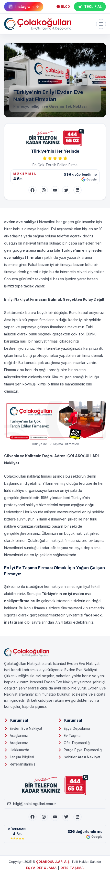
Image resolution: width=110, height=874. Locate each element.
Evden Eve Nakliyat (26, 728)
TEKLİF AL (93, 6)
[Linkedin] (77, 817)
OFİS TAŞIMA (72, 868)
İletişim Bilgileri (22, 757)
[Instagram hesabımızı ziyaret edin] (55, 867)
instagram (13, 622)
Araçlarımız (19, 735)
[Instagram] (44, 190)
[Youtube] (55, 817)
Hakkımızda (19, 750)
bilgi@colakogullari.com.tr (34, 804)
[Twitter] (66, 190)
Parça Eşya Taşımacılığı (83, 750)
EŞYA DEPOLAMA (41, 868)
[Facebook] (32, 190)
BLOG (65, 6)
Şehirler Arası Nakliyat (82, 757)
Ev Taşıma (72, 735)
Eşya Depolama (77, 728)
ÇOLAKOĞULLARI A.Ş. (53, 862)
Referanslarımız (23, 764)
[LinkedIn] (77, 190)
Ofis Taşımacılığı (77, 743)
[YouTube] (55, 190)
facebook (93, 615)
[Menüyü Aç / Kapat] (101, 24)
